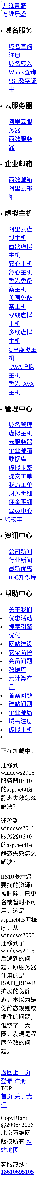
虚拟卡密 (20, 468)
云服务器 (20, 442)
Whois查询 (22, 72)
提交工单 (20, 476)
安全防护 (20, 652)
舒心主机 (20, 272)
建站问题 (20, 704)
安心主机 (20, 264)
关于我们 (20, 610)
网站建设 (20, 644)
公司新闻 (20, 551)
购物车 (14, 519)
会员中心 (20, 510)
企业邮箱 (20, 450)
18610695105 (17, 1171)
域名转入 (20, 64)
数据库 (17, 459)
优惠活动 (20, 618)
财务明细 (20, 493)
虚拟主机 (20, 433)
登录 (7, 1081)
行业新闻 (20, 560)
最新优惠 (20, 569)
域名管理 (20, 425)
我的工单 (20, 485)
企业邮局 (20, 712)
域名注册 (20, 721)
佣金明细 (20, 502)
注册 (20, 1081)
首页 (7, 1096)
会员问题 (20, 661)
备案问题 (20, 695)
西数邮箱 (20, 180)
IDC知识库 (23, 577)
